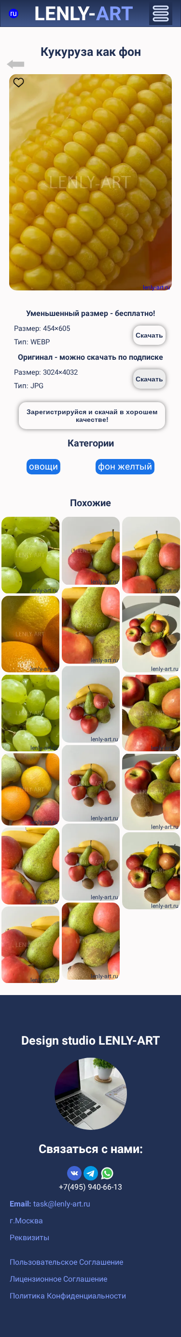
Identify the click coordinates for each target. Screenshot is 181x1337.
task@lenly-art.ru (61, 1203)
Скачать (149, 335)
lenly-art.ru (156, 287)
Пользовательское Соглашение (66, 1262)
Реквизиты (29, 1237)
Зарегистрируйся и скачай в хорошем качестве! (92, 415)
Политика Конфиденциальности (68, 1295)
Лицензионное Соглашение (58, 1279)
